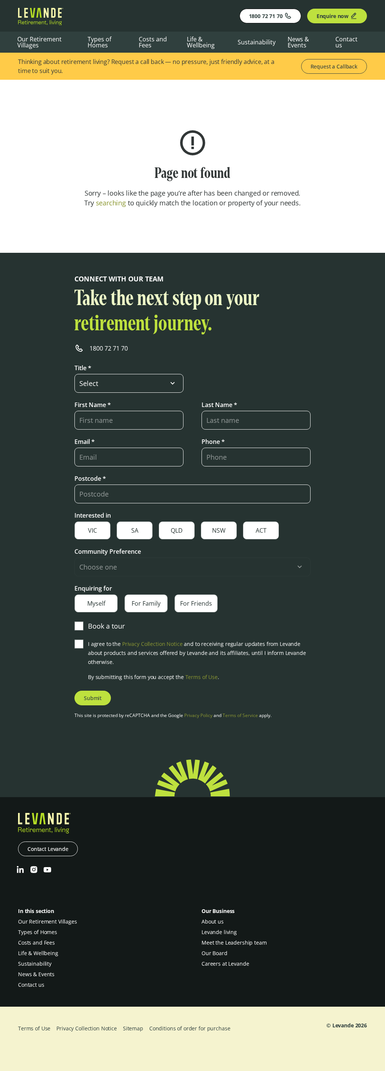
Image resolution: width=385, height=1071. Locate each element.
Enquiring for (93, 588)
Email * (84, 442)
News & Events (298, 42)
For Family (146, 603)
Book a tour (106, 625)
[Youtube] (47, 869)
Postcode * (90, 478)
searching (111, 202)
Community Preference (107, 551)
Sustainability (257, 42)
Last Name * (219, 405)
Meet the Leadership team (234, 942)
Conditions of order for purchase (189, 1028)
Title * (82, 368)
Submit (93, 698)
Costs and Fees (153, 42)
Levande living (219, 932)
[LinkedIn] (20, 869)
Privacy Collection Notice (152, 643)
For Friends (196, 603)
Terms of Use (201, 677)
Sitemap (133, 1028)
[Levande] (40, 23)
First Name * (92, 405)
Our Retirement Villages (39, 42)
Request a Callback (334, 66)
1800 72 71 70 (266, 16)
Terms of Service (240, 715)
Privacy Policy (198, 715)
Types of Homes (99, 42)
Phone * (213, 442)
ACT (261, 530)
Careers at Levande (225, 963)
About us (213, 921)
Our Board (214, 953)
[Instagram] (34, 869)
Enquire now (333, 16)
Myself (96, 603)
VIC (92, 530)
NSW (219, 530)
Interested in (92, 515)
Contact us (346, 42)
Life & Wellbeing (201, 42)
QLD (177, 530)
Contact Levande (47, 848)
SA (134, 530)
